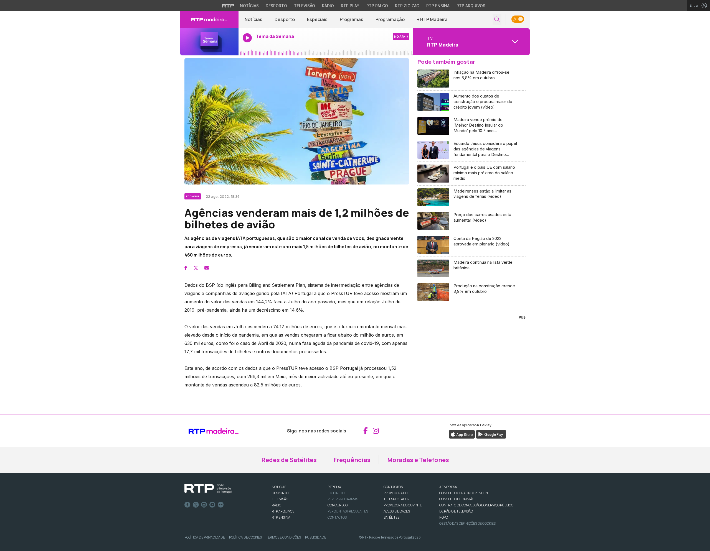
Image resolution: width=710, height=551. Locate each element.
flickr (221, 505)
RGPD (443, 517)
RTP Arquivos (471, 5)
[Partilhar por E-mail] (206, 268)
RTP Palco (377, 5)
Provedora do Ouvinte (403, 505)
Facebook (187, 505)
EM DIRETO (336, 493)
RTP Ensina (438, 5)
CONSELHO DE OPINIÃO (456, 499)
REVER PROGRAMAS (343, 499)
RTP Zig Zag (407, 5)
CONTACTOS (393, 487)
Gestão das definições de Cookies (467, 523)
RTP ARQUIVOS (283, 511)
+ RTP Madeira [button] (432, 19)
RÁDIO (276, 505)
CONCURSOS (338, 505)
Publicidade (315, 537)
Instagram (204, 505)
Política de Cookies (245, 537)
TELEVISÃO (280, 499)
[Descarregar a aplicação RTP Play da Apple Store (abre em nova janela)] (462, 434)
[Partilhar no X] (196, 268)
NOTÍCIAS (279, 487)
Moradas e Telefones (418, 460)
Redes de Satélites (289, 460)
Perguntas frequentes (348, 511)
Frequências (352, 460)
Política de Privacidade (204, 537)
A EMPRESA (448, 487)
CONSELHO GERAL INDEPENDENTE (465, 493)
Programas (351, 19)
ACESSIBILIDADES (397, 511)
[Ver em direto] (209, 41)
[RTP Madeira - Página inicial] (209, 19)
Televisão (304, 5)
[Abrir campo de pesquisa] (497, 19)
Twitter (196, 505)
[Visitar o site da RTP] (228, 5)
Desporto (276, 5)
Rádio (328, 5)
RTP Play (350, 5)
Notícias (249, 5)
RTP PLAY (334, 487)
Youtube (212, 505)
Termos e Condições (283, 537)
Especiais (317, 19)
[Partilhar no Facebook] (185, 268)
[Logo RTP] (208, 488)
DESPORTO (280, 493)
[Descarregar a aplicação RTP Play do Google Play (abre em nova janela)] (491, 434)
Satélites (391, 517)
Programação (390, 19)
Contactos (337, 517)
